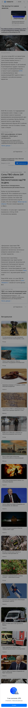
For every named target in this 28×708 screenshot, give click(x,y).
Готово (14, 705)
